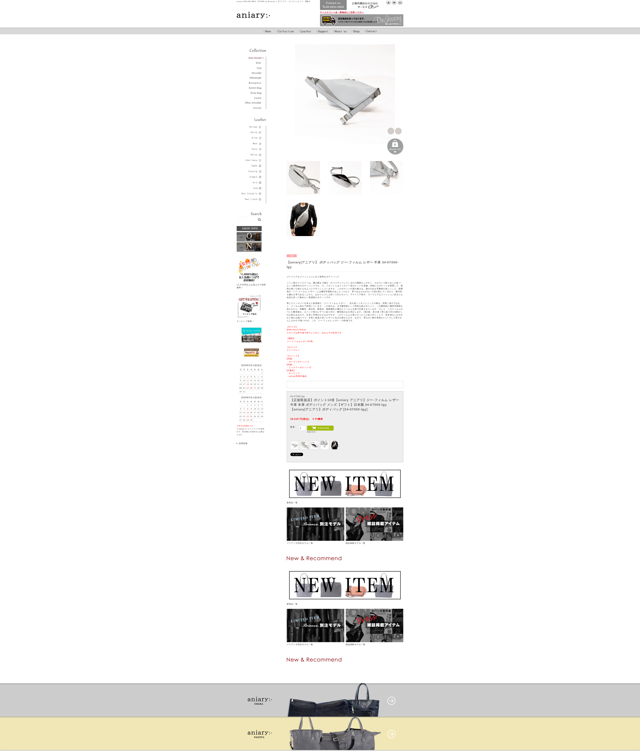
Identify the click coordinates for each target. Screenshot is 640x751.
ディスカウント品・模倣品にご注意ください (342, 12)
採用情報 (243, 443)
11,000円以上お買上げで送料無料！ (251, 286)
